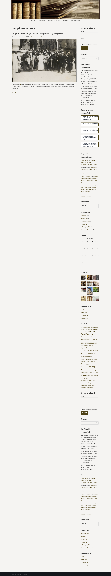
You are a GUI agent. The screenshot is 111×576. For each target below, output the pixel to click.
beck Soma (83, 331)
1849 (85, 329)
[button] (36, 20)
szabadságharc (89, 383)
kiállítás (84, 353)
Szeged (94, 383)
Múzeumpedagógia (85, 227)
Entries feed (84, 312)
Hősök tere (86, 350)
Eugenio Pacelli (90, 345)
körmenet (95, 359)
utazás (82, 385)
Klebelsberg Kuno (92, 353)
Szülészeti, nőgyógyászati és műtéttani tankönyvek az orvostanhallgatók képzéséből (88, 102)
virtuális (92, 385)
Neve (13, 574)
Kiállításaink (84, 218)
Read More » (15, 93)
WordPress (24, 574)
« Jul (82, 266)
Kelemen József (93, 350)
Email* (82, 38)
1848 (82, 329)
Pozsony (94, 372)
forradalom (91, 348)
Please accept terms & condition (89, 44)
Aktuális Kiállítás (86, 221)
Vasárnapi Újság (87, 385)
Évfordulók (65, 20)
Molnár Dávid (85, 367)
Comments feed (84, 315)
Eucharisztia (84, 345)
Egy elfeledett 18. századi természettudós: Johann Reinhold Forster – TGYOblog (89, 174)
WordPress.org (84, 318)
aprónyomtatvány (93, 329)
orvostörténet (89, 372)
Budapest (92, 331)
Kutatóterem (42, 20)
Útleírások (91, 387)
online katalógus (84, 372)
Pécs (85, 375)
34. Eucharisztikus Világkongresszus (89, 327)
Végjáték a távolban (86, 196)
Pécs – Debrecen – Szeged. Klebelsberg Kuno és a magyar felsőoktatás (89, 189)
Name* (82, 31)
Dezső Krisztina (17, 36)
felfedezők (95, 345)
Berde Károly (87, 331)
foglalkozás (84, 348)
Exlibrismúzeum (85, 160)
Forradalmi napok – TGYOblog (88, 194)
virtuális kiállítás (85, 387)
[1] (20, 84)
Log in (82, 309)
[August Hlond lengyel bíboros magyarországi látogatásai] (44, 60)
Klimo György (84, 356)
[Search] (97, 58)
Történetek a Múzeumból (54, 20)
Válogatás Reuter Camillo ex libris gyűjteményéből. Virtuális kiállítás (89, 162)
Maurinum (93, 364)
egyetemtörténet (85, 339)
